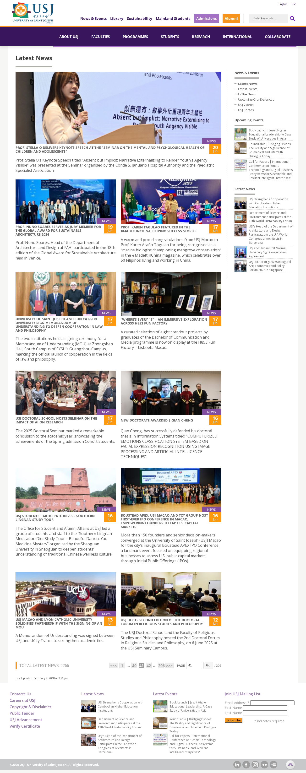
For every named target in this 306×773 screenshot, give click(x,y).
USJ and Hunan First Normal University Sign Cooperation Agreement (268, 252)
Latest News (247, 83)
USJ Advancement (26, 719)
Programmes (135, 36)
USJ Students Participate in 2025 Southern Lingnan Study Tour (55, 518)
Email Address (237, 702)
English (283, 4)
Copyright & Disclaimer (30, 706)
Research (201, 36)
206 (161, 665)
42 (149, 665)
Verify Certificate (25, 726)
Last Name (234, 712)
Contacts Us (20, 694)
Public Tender (22, 713)
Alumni (231, 18)
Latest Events (247, 89)
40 (134, 665)
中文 (293, 4)
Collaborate (277, 36)
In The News (247, 94)
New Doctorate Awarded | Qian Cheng (157, 420)
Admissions (206, 18)
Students (170, 36)
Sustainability (139, 18)
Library (116, 18)
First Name (234, 707)
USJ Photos (246, 110)
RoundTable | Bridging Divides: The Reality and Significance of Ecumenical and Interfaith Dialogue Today (270, 150)
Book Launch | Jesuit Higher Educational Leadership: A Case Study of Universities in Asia (270, 134)
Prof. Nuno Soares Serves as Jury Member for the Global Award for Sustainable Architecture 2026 (58, 230)
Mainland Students (173, 18)
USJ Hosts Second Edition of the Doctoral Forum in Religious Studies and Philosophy (162, 622)
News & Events (93, 18)
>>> (169, 665)
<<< (113, 665)
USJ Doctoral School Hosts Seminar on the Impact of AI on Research (56, 420)
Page (181, 666)
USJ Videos (246, 105)
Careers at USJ (22, 700)
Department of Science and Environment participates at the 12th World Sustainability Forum (270, 217)
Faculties (100, 36)
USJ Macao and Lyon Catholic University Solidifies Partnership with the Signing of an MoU (59, 623)
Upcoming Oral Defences (256, 99)
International (237, 36)
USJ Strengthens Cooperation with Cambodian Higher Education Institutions (268, 203)
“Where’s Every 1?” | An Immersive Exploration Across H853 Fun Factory (164, 321)
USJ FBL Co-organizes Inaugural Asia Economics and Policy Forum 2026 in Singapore (270, 266)
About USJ (68, 36)
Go (208, 665)
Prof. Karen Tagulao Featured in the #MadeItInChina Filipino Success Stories (159, 229)
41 (141, 665)
